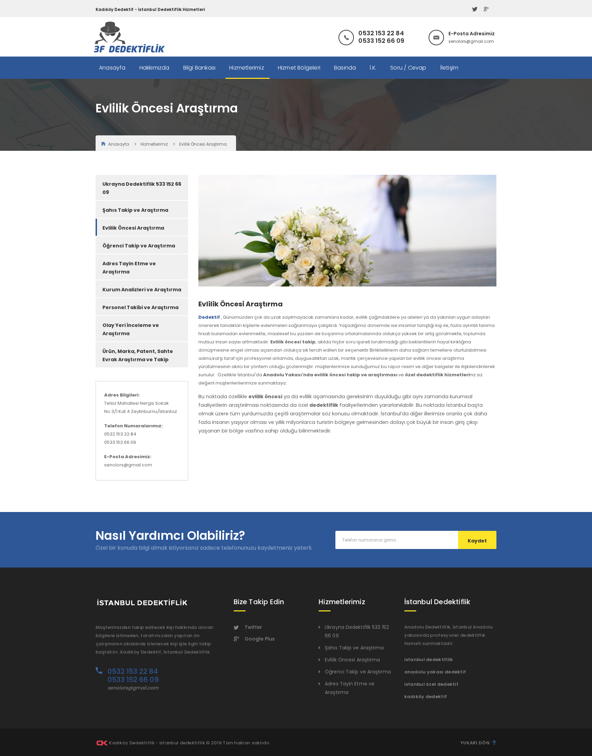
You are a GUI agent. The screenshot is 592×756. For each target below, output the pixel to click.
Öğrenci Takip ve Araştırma (138, 245)
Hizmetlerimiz (246, 68)
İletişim (449, 68)
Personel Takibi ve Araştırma (140, 307)
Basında (345, 68)
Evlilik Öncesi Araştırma (203, 144)
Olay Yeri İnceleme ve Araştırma (130, 329)
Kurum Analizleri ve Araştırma (141, 289)
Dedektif (209, 317)
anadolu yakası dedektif (435, 672)
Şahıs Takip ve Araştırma (135, 210)
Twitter (253, 627)
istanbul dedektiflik (428, 659)
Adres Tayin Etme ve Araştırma (129, 267)
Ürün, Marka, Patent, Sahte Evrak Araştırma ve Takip (137, 355)
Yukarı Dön (475, 743)
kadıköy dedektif (425, 696)
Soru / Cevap (408, 68)
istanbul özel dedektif (431, 684)
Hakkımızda (154, 68)
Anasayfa (112, 68)
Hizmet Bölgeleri (299, 68)
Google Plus (260, 638)
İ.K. (373, 68)
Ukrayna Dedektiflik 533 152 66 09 (141, 188)
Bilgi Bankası (199, 68)
